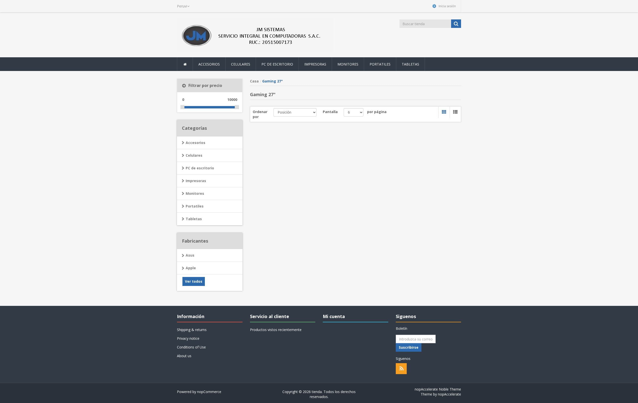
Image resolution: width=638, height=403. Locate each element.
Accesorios (195, 142)
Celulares (194, 155)
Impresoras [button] (315, 64)
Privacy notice (188, 338)
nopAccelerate (449, 394)
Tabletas (194, 218)
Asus (190, 255)
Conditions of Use (191, 347)
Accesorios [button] (209, 64)
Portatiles (195, 206)
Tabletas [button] (410, 64)
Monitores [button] (347, 64)
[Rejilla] (444, 112)
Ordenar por (260, 114)
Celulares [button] (240, 64)
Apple (191, 268)
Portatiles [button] (380, 64)
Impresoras (196, 180)
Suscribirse (408, 347)
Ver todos (193, 281)
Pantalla (330, 111)
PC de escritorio (200, 168)
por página (377, 111)
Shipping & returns (192, 329)
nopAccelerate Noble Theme (438, 389)
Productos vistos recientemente (276, 329)
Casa (254, 81)
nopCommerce (209, 391)
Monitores (195, 193)
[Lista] (455, 112)
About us (184, 355)
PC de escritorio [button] (277, 64)
